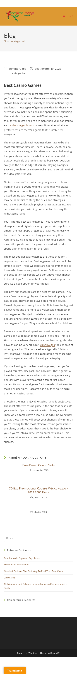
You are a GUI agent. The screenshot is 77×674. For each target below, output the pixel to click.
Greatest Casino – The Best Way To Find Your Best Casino (34, 571)
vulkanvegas (47, 345)
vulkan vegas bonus (22, 125)
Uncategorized (17, 41)
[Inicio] (5, 41)
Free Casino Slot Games (16, 564)
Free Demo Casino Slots (38, 465)
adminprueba (17, 68)
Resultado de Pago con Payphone (22, 558)
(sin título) (9, 577)
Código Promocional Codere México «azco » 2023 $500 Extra (38, 490)
